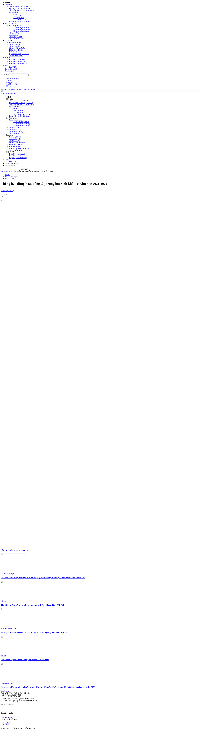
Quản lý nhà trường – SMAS (19, 54)
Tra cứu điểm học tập (16, 56)
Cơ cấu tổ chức (14, 12)
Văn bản (9, 80)
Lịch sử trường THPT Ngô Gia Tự (21, 8)
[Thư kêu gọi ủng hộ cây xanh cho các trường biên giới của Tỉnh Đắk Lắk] (13, 599)
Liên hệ (8, 86)
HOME (7, 2)
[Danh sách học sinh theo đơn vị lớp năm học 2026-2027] (13, 654)
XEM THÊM (23, 550)
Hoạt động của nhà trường (18, 63)
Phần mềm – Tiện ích (16, 50)
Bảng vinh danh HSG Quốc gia (19, 21)
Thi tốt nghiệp (9, 71)
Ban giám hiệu (18, 16)
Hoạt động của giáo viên (17, 61)
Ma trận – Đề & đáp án (17, 48)
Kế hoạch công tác (15, 25)
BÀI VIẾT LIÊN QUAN (10, 550)
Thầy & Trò (9, 57)
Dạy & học (8, 40)
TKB (7, 65)
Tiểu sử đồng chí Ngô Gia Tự (19, 6)
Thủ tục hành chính (12, 78)
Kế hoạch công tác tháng (21, 29)
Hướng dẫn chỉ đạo (7, 573)
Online (8, 717)
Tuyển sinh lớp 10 (11, 69)
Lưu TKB (12, 67)
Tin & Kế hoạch (10, 23)
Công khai (9, 82)
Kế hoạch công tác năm (21, 31)
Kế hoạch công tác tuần (21, 27)
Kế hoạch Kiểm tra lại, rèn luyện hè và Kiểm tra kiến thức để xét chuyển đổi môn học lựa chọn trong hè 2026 (48, 687)
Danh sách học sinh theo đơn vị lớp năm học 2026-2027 (25, 660)
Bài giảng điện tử (15, 42)
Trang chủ (4, 171)
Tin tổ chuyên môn (15, 37)
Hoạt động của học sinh (17, 59)
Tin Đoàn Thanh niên (16, 39)
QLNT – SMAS (11, 84)
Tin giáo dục (13, 35)
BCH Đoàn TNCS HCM (21, 20)
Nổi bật (10, 171)
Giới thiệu (8, 4)
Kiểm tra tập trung (15, 52)
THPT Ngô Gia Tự (7, 191)
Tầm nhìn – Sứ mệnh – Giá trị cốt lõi (21, 10)
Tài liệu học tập (14, 46)
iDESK (7, 724)
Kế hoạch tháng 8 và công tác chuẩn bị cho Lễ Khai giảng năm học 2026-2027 (35, 632)
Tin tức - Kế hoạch (11, 177)
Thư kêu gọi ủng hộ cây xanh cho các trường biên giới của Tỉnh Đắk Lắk (32, 605)
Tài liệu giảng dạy (15, 44)
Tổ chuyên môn (18, 18)
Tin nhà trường (14, 33)
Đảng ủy (16, 14)
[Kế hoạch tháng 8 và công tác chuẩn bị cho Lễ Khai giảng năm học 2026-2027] (13, 626)
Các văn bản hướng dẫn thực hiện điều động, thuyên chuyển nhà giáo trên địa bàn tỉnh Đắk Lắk (43, 578)
